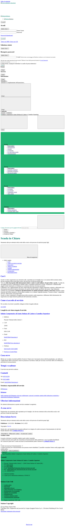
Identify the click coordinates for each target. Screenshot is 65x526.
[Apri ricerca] (51, 122)
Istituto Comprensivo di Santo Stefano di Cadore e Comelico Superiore (25, 313)
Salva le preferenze (14, 450)
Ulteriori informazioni (13, 269)
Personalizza (4, 433)
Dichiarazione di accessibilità (12, 491)
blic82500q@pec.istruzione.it (12, 343)
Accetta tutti (26, 433)
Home (5, 229)
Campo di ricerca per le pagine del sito (11, 227)
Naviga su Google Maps (10, 351)
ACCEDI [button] (3, 307)
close (2, 129)
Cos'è (8, 262)
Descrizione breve (12, 272)
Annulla (3, 113)
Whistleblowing (8, 494)
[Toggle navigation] (14, 122)
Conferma (9, 113)
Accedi (3, 22)
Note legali (7, 486)
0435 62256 (6, 376)
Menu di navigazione (32, 257)
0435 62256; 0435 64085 (11, 349)
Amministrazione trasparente (11, 497)
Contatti (9, 268)
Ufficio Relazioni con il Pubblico (13, 489)
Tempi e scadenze (12, 266)
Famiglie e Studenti (9, 232)
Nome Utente (20, 30)
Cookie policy (8, 485)
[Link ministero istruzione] (8, 3)
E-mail (18, 57)
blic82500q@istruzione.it (11, 337)
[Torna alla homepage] (32, 114)
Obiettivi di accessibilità (10, 492)
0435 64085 (6, 379)
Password (19, 32)
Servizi (6, 231)
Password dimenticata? (7, 35)
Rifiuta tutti (14, 433)
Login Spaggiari (44, 60)
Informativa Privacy (9, 488)
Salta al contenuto (5, 1)
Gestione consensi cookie (11, 495)
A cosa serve (10, 271)
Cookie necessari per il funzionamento (11, 446)
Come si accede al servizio (14, 263)
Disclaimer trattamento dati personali (10, 511)
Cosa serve (10, 265)
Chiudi (2, 70)
